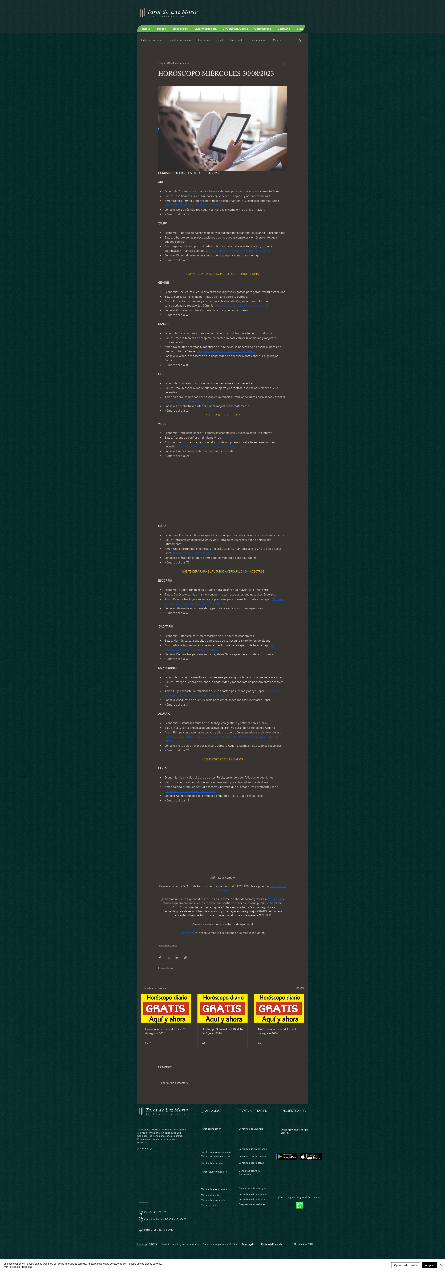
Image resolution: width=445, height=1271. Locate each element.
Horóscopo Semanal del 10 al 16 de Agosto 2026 (222, 1031)
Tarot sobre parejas (212, 1163)
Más (275, 40)
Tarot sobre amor (211, 1128)
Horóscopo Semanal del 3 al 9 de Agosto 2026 (277, 1031)
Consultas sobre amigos (252, 1188)
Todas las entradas (151, 40)
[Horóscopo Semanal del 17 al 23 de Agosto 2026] (166, 1008)
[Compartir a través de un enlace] (185, 957)
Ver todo (300, 987)
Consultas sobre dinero (252, 1199)
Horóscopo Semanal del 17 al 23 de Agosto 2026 (165, 1031)
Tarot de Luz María (172, 11)
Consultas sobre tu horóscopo (249, 1172)
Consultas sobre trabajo (252, 1156)
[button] (299, 40)
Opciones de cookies (405, 1265)
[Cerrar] (441, 1265)
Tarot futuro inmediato (214, 1171)
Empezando (236, 40)
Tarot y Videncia (210, 1195)
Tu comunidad (258, 40)
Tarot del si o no (210, 1205)
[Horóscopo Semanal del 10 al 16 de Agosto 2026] (222, 1008)
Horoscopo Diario (168, 945)
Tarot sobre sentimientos (215, 1189)
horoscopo (204, 40)
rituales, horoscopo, (180, 40)
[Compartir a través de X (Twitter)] (168, 957)
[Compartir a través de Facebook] (159, 957)
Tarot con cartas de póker (215, 1156)
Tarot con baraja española (216, 1152)
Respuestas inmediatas (252, 1204)
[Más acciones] (285, 63)
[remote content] (222, 489)
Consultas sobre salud (251, 1163)
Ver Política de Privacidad (18, 1266)
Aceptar (429, 1265)
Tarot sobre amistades (214, 1200)
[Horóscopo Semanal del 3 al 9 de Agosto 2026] (279, 1008)
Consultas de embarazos (253, 1149)
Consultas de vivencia (251, 1128)
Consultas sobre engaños (253, 1194)
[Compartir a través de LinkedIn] (177, 957)
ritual (220, 40)
